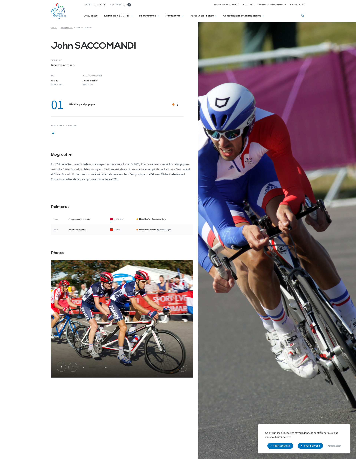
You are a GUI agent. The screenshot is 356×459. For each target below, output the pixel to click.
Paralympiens (66, 27)
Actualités (91, 15)
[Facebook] (53, 134)
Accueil (54, 27)
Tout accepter (281, 446)
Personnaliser (334, 445)
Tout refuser (312, 446)
